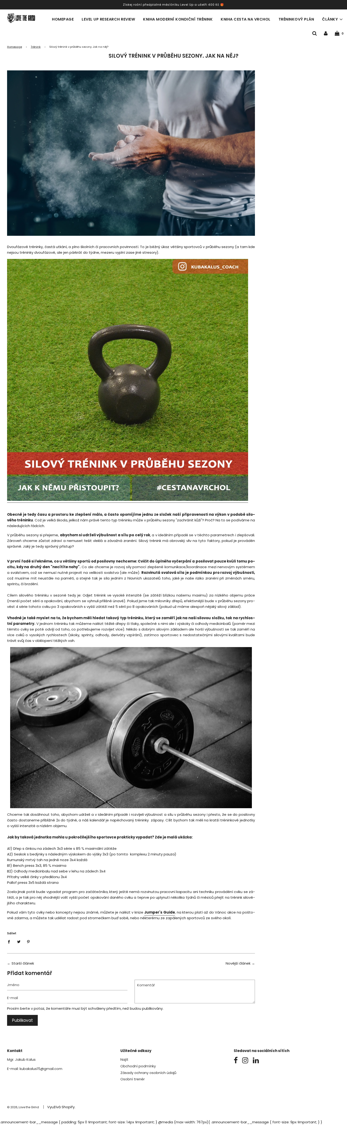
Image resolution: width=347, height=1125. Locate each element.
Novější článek (238, 963)
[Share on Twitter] (18, 941)
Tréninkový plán (296, 19)
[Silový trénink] (127, 500)
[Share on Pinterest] (28, 941)
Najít (124, 1059)
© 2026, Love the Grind (23, 1107)
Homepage (63, 19)
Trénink (36, 47)
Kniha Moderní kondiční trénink (178, 19)
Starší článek (23, 963)
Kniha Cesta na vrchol (246, 19)
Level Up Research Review (108, 19)
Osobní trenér (132, 1079)
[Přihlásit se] (326, 33)
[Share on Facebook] (10, 941)
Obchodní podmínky (138, 1066)
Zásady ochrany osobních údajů (148, 1072)
